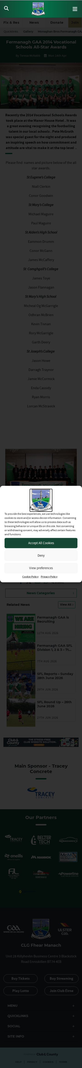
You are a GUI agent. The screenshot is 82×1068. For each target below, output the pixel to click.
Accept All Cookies (41, 543)
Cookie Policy (30, 577)
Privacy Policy (49, 577)
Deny (41, 555)
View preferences (41, 568)
